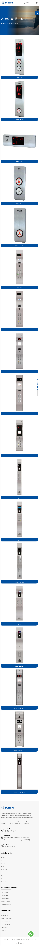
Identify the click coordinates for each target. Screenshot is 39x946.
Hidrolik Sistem (5, 901)
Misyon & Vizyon (6, 918)
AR (37, 30)
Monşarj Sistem (6, 904)
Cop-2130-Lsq (19, 582)
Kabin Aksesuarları (7, 867)
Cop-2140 (19, 624)
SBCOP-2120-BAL (19, 666)
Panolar (3, 879)
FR (37, 21)
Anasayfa (4, 23)
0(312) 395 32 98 (10, 831)
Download (4, 927)
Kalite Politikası (6, 921)
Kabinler (3, 858)
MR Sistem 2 (5, 898)
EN (37, 17)
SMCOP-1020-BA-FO (19, 708)
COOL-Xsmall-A (19, 246)
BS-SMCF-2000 (19, 414)
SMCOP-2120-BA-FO (19, 792)
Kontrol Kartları (6, 870)
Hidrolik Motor (5, 864)
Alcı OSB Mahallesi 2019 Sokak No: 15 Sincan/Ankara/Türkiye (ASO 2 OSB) (17, 839)
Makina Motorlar (6, 873)
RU (37, 26)
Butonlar (3, 861)
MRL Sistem (4, 892)
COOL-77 (19, 78)
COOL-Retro (19, 162)
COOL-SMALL (19, 204)
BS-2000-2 (19, 330)
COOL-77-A (19, 120)
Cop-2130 (19, 540)
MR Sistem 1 (5, 895)
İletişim (3, 930)
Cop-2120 (19, 498)
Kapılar (3, 876)
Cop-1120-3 (19, 456)
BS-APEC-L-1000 (19, 372)
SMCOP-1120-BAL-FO (19, 750)
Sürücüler (4, 882)
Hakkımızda (4, 915)
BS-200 (19, 288)
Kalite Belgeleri (5, 924)
